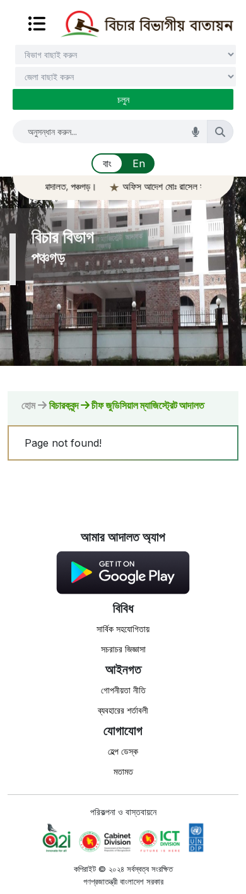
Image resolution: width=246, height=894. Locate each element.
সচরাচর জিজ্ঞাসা (123, 649)
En (138, 163)
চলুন (123, 99)
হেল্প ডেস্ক (123, 751)
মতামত (123, 771)
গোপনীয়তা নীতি (123, 690)
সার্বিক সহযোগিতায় (123, 628)
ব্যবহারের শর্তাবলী (123, 710)
